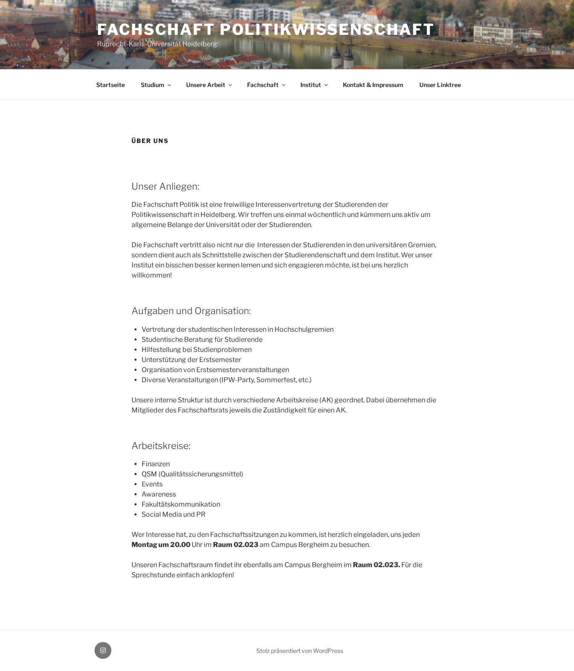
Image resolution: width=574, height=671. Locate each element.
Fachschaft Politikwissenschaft (265, 29)
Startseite (110, 84)
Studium (152, 84)
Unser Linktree (440, 84)
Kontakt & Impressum (373, 84)
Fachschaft (263, 84)
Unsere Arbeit (205, 84)
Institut (310, 84)
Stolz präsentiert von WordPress (299, 650)
